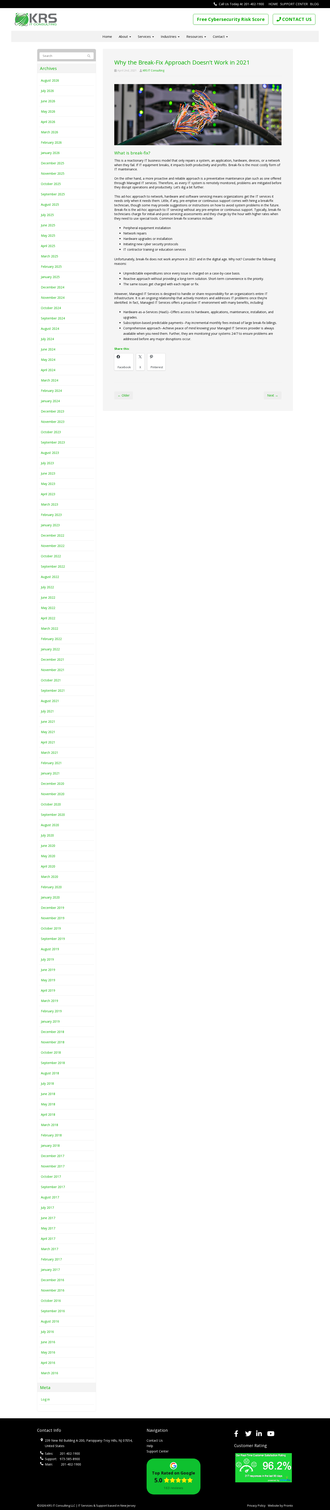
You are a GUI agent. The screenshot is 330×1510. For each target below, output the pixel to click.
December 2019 (52, 908)
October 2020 (51, 804)
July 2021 (47, 711)
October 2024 (51, 308)
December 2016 (52, 1280)
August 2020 (50, 825)
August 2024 (50, 328)
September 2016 (53, 1311)
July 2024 (47, 339)
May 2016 (48, 1352)
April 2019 (48, 990)
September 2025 (53, 194)
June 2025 (48, 225)
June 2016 (48, 1342)
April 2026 (48, 122)
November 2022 (52, 546)
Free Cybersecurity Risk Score (231, 19)
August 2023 (50, 453)
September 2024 (53, 318)
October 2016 (51, 1300)
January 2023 (50, 525)
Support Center (294, 4)
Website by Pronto (280, 1505)
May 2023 (48, 484)
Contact (219, 36)
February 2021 (51, 763)
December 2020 (52, 783)
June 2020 (48, 845)
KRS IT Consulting (153, 70)
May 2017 (48, 1228)
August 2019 (50, 949)
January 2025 (50, 277)
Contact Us (155, 1440)
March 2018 (49, 1125)
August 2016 (50, 1321)
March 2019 (49, 1001)
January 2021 (50, 773)
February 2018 (51, 1135)
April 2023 (48, 494)
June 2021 (48, 721)
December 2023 (52, 411)
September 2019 (53, 939)
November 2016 (52, 1290)
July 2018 (47, 1083)
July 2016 (47, 1331)
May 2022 (48, 608)
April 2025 (48, 246)
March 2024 (49, 380)
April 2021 (48, 742)
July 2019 (47, 959)
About (124, 36)
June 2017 (48, 1218)
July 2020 (47, 835)
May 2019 (48, 980)
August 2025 (50, 204)
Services (145, 36)
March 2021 (49, 752)
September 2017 (53, 1187)
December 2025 (52, 163)
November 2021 (52, 670)
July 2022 (47, 587)
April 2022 (48, 618)
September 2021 (53, 690)
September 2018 (53, 1063)
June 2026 (48, 101)
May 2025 (48, 235)
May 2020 (48, 856)
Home (273, 4)
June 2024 (48, 349)
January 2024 (50, 401)
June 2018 (48, 1094)
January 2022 (50, 649)
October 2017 (51, 1176)
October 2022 (51, 556)
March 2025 (49, 256)
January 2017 (50, 1269)
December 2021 (52, 659)
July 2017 (47, 1207)
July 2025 (47, 215)
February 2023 (51, 515)
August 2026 (50, 80)
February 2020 (51, 887)
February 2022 (51, 639)
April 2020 (48, 866)
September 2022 (53, 566)
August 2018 (50, 1073)
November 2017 (52, 1166)
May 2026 (48, 111)
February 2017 (51, 1259)
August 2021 (50, 701)
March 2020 (49, 876)
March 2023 (49, 504)
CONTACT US (296, 19)
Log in (45, 1399)
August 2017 (50, 1197)
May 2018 (48, 1104)
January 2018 (50, 1145)
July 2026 (47, 91)
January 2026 (50, 153)
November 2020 (52, 794)
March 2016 (49, 1373)
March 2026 (49, 132)
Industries (169, 36)
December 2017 (52, 1156)
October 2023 (51, 432)
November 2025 (52, 173)
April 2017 (48, 1238)
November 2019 (52, 918)
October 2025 (51, 184)
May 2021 (48, 732)
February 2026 (51, 142)
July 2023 (47, 463)
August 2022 (50, 577)
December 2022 (52, 535)
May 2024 (48, 359)
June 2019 (48, 970)
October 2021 (51, 680)
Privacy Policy (256, 1505)
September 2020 (53, 814)
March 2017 (49, 1249)
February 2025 (51, 266)
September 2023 (53, 442)
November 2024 (52, 297)
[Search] (87, 56)
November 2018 (52, 1042)
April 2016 (48, 1363)
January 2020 (50, 897)
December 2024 (52, 287)
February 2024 (51, 390)
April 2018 (48, 1114)
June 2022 (48, 597)
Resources (195, 36)
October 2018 (51, 1052)
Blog (314, 4)
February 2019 (51, 1011)
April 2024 (48, 370)
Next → (272, 395)
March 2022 (49, 628)
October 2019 (51, 928)
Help (150, 1446)
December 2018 (52, 1032)
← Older (124, 395)
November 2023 (52, 421)
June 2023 (48, 473)
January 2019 (50, 1021)
